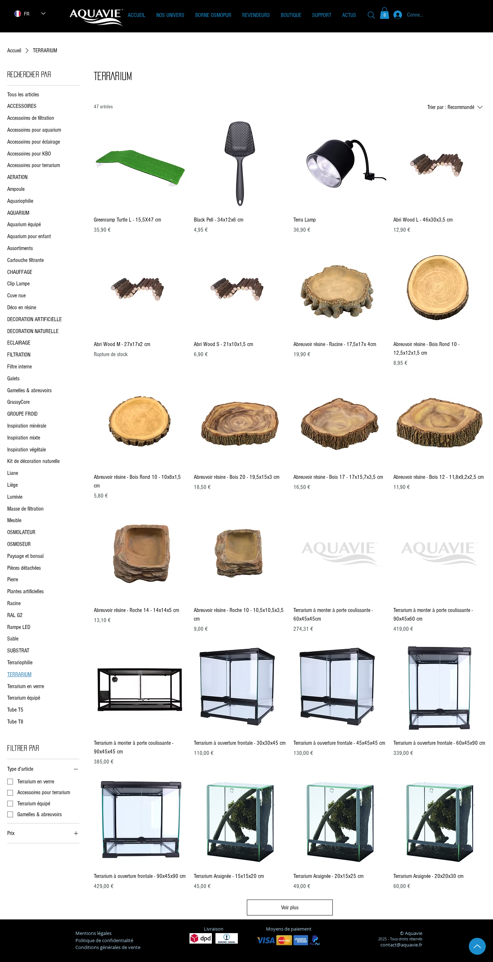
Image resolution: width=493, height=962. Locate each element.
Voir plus (289, 907)
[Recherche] (371, 15)
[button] (170, 15)
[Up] (477, 946)
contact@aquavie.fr (401, 944)
